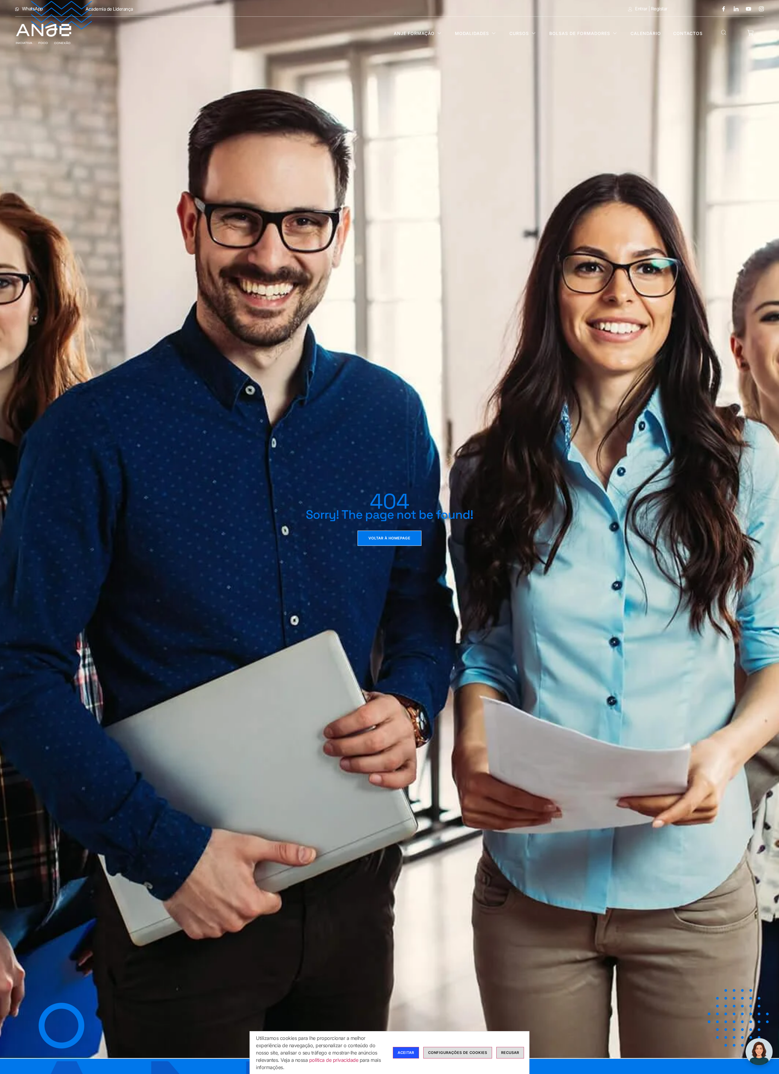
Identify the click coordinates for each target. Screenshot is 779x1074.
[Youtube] (746, 9)
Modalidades (472, 33)
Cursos (519, 33)
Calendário (646, 33)
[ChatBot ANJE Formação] (759, 1051)
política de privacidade (333, 1060)
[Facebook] (721, 9)
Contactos (688, 33)
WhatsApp (32, 8)
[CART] (750, 33)
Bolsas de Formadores (579, 33)
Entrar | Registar (651, 8)
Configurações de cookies (457, 1052)
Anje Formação (414, 33)
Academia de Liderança (109, 9)
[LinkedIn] (734, 9)
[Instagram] (759, 9)
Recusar (510, 1052)
